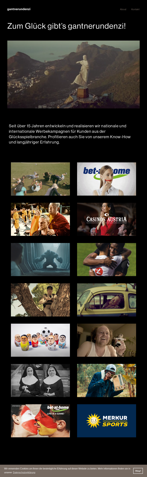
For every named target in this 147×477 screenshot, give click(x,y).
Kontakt (135, 9)
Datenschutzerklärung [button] (24, 472)
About (123, 9)
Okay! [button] (138, 471)
